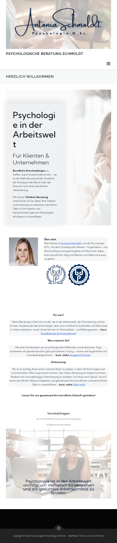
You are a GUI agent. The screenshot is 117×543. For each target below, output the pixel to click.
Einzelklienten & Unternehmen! (58, 333)
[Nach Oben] (58, 528)
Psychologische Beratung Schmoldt (44, 54)
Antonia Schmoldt (71, 243)
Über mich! (79, 384)
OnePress (73, 535)
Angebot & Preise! (80, 355)
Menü (108, 63)
